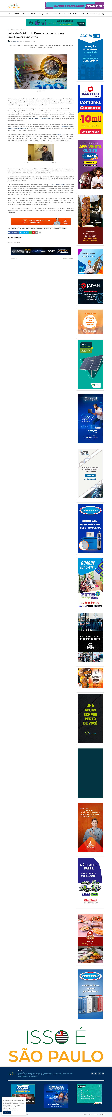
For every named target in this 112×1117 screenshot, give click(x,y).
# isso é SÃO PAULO (20, 30)
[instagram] (103, 1073)
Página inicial (11, 30)
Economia (62, 14)
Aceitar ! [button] (7, 1112)
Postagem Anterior (13, 258)
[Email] (36, 232)
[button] (99, 14)
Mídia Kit (102, 1114)
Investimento (39, 228)
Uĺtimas (25, 14)
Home (10, 14)
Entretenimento (92, 14)
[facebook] (92, 1073)
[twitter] (95, 1073)
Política (83, 14)
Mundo (55, 14)
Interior (48, 14)
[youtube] (99, 1073)
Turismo (75, 14)
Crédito (27, 228)
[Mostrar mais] (40, 232)
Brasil (69, 14)
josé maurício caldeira (48, 228)
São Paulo (34, 14)
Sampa (42, 14)
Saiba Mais (14, 1110)
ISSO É (17, 14)
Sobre (90, 1114)
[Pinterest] (33, 232)
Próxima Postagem (68, 258)
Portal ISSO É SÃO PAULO (60, 228)
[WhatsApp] (30, 232)
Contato (96, 1114)
